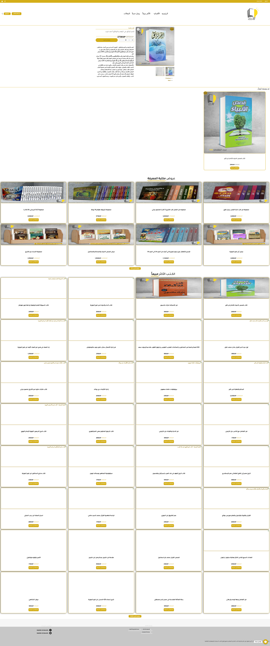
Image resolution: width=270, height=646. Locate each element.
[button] (138, 29)
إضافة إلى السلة (106, 40)
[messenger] (2, 1)
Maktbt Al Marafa (42, 630)
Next (169, 80)
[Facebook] (5, 1)
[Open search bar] (2, 13)
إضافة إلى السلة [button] (235, 168)
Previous (168, 78)
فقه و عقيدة (131, 28)
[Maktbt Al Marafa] (50, 630)
